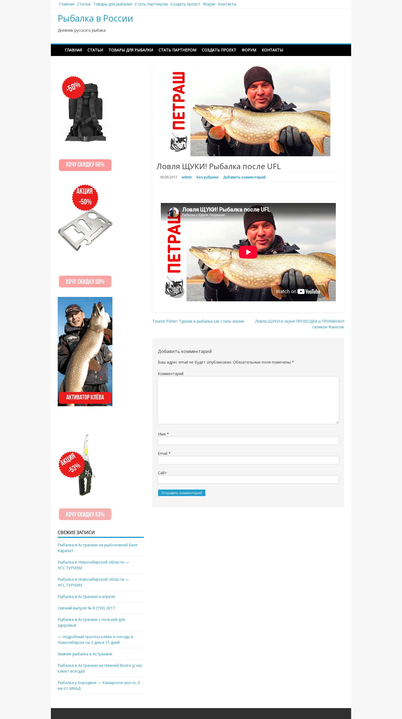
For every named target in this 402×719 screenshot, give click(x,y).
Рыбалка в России (95, 18)
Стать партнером (151, 4)
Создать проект (185, 4)
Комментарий (170, 373)
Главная (66, 4)
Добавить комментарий (244, 177)
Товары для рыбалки (112, 4)
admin (187, 177)
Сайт (162, 472)
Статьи (84, 4)
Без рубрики (208, 177)
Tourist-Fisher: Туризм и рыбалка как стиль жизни (198, 321)
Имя (163, 434)
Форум (209, 4)
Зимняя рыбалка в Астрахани (85, 653)
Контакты (227, 4)
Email (164, 453)
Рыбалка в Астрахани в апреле (86, 596)
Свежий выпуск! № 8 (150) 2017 (86, 608)
